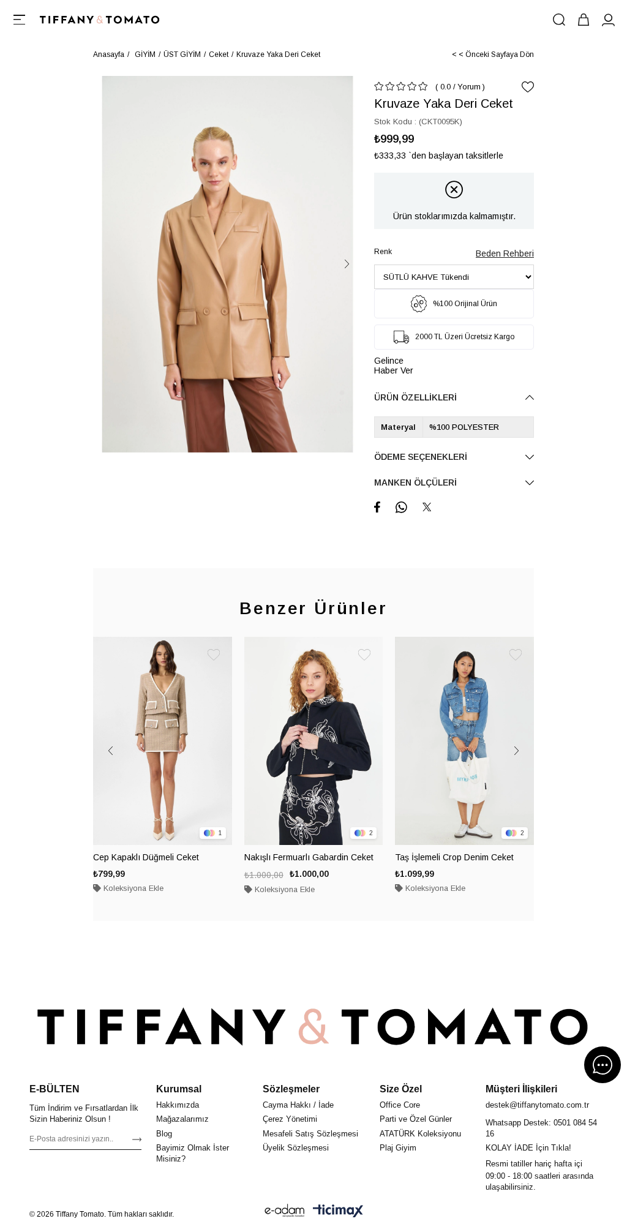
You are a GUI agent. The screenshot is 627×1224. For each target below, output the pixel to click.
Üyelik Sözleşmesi (296, 1147)
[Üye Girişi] (608, 19)
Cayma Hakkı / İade (298, 1104)
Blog (164, 1133)
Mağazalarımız (182, 1119)
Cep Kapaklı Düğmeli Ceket (146, 857)
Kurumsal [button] (178, 1089)
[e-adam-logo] (285, 1210)
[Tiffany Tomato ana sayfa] (313, 1026)
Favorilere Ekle (214, 655)
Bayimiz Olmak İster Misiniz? (192, 1153)
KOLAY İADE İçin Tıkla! (528, 1147)
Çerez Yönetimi (290, 1119)
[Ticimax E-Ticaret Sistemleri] (338, 1210)
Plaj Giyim (398, 1147)
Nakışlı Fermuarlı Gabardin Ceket (309, 857)
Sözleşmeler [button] (291, 1089)
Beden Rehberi (505, 253)
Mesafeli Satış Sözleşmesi (310, 1133)
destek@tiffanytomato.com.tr (537, 1104)
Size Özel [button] (401, 1089)
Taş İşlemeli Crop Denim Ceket (454, 857)
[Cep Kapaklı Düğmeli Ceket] (162, 741)
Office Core (400, 1104)
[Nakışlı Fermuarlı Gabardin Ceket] (313, 741)
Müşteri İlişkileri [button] (521, 1089)
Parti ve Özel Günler (416, 1119)
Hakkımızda (177, 1104)
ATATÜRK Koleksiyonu (420, 1133)
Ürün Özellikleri (415, 397)
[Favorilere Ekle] (528, 87)
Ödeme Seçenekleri (420, 457)
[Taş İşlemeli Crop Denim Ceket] (464, 741)
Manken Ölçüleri (415, 482)
